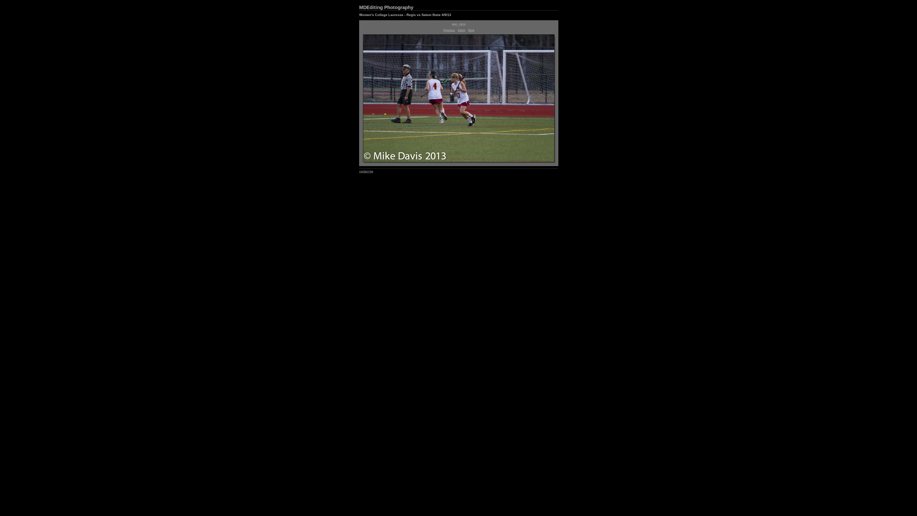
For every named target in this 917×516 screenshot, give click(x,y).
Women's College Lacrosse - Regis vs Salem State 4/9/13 (405, 15)
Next (471, 30)
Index (461, 30)
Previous (449, 30)
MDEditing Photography (386, 7)
